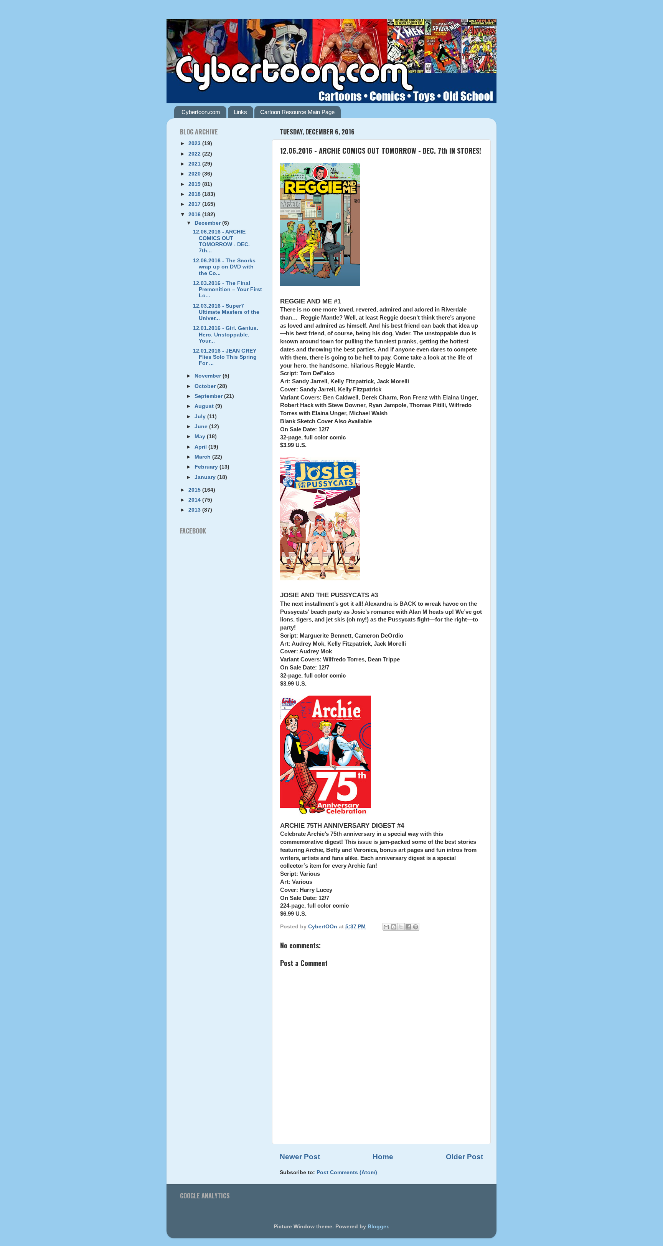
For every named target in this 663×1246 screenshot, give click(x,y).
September (209, 396)
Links (240, 112)
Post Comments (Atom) (347, 1172)
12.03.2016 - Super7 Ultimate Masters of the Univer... (226, 312)
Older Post (464, 1157)
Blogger (378, 1226)
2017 (195, 204)
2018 (195, 194)
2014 (195, 500)
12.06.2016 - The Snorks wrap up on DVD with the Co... (224, 267)
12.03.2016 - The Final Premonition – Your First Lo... (227, 289)
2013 (195, 510)
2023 (195, 143)
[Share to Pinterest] (415, 927)
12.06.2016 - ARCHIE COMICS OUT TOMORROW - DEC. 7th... (221, 241)
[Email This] (386, 927)
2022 (195, 154)
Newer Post (300, 1157)
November (209, 376)
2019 (195, 184)
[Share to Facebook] (408, 927)
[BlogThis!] (393, 927)
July (201, 416)
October (206, 386)
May (201, 436)
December (208, 223)
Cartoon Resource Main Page (297, 112)
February (207, 467)
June (202, 426)
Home (383, 1157)
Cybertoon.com (200, 112)
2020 (195, 174)
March (203, 457)
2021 (195, 164)
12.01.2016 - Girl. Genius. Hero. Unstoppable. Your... (225, 334)
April (201, 447)
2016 (195, 214)
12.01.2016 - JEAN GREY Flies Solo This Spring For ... (225, 357)
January (206, 477)
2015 (195, 490)
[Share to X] (401, 927)
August (205, 406)
